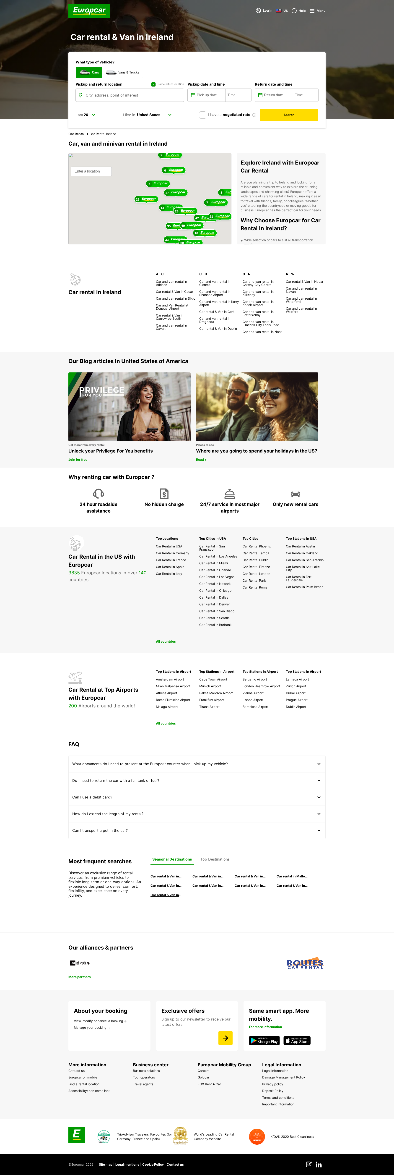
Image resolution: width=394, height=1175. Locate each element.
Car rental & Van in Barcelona (208, 876)
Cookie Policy (153, 1164)
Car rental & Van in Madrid (250, 876)
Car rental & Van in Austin (292, 885)
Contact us (175, 1164)
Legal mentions (127, 1164)
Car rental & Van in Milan (166, 876)
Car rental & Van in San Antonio (166, 895)
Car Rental (76, 134)
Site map (105, 1164)
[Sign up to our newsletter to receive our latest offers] (225, 1038)
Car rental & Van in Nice (250, 885)
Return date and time (274, 84)
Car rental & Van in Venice (166, 885)
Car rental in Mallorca (292, 876)
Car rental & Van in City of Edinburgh (208, 885)
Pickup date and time (206, 84)
